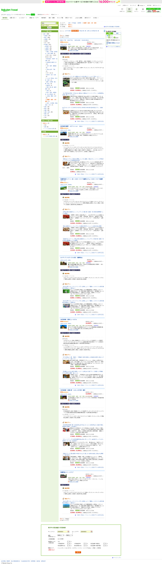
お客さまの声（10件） (65, 44)
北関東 (46, 39)
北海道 (46, 35)
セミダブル (68, 548)
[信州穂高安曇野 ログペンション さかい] (88, 132)
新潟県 (47, 46)
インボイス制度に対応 (49, 136)
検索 (78, 552)
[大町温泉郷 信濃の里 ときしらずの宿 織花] (95, 396)
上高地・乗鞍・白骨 (51, 96)
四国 (45, 113)
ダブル (75, 548)
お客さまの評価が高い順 (93, 30)
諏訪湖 (48, 85)
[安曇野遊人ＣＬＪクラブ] (88, 477)
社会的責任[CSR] (25, 561)
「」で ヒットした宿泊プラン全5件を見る (90, 121)
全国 (69, 23)
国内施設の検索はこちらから (113, 43)
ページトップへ (117, 557)
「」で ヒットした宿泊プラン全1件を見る (90, 174)
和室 (94, 548)
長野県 (79, 23)
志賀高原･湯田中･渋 (51, 62)
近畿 (45, 110)
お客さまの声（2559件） (66, 184)
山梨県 (47, 48)
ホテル (111, 35)
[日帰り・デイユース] (75, 53)
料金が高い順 (82, 30)
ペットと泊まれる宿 (49, 128)
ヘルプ (119, 5)
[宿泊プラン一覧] (64, 53)
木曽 (47, 90)
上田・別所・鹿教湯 (51, 65)
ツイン (80, 548)
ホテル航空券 (114, 37)
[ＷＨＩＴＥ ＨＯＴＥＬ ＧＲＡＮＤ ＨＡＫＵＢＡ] (88, 46)
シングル (61, 548)
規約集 (38, 561)
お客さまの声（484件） (66, 323)
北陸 (45, 106)
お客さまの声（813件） (66, 394)
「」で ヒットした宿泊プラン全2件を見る (90, 314)
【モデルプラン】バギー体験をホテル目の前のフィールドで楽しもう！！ (81, 76)
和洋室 (99, 548)
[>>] (104, 31)
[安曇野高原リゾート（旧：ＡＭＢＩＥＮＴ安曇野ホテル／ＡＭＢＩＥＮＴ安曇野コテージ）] (95, 187)
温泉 (45, 126)
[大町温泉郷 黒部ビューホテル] (95, 325)
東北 (45, 37)
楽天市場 (149, 5)
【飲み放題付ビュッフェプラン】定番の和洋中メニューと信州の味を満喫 (81, 226)
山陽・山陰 (47, 112)
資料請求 (43, 561)
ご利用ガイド (125, 5)
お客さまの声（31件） (65, 130)
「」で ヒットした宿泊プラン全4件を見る (90, 252)
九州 (45, 115)
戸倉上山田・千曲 (50, 69)
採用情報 (33, 561)
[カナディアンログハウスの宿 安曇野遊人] (88, 263)
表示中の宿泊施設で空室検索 (112, 26)
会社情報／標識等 (5, 561)
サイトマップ (133, 5)
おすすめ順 (68, 30)
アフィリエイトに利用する (113, 46)
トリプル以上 (87, 548)
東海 (45, 108)
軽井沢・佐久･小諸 (51, 74)
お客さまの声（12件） (65, 260)
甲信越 (74, 23)
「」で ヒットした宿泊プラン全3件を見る (90, 467)
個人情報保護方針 (15, 561)
